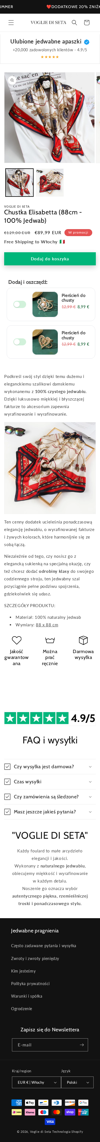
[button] (11, 22)
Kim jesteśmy (23, 971)
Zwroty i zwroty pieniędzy (35, 958)
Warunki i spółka (26, 996)
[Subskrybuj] (82, 1044)
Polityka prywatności (30, 983)
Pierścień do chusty (74, 298)
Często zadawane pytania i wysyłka (43, 945)
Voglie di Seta (40, 1131)
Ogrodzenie (21, 1008)
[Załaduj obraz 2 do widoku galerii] (50, 183)
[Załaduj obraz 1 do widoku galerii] (19, 183)
